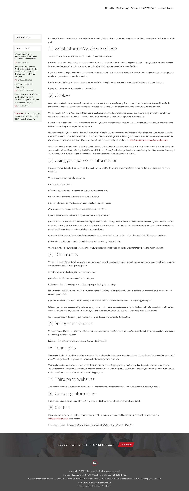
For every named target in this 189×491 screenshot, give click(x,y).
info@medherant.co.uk (58, 418)
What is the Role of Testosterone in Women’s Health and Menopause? (26, 56)
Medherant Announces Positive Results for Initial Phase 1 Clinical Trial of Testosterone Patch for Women (26, 71)
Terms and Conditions (101, 486)
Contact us (19, 113)
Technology (122, 8)
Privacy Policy (84, 486)
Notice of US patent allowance (23, 85)
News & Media (166, 8)
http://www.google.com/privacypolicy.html (149, 140)
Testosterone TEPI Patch (143, 8)
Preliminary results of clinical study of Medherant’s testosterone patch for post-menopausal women (27, 98)
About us (109, 8)
